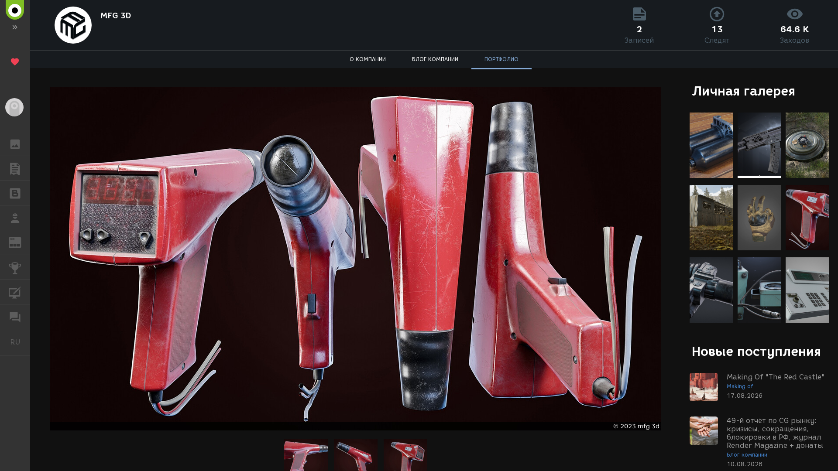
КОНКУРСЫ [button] (15, 267)
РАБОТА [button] (15, 217)
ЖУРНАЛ (20, 242)
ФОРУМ (15, 316)
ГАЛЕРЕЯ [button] (15, 143)
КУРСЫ (15, 292)
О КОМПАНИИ (368, 59)
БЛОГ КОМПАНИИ (435, 59)
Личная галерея (743, 91)
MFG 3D (115, 15)
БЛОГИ (15, 193)
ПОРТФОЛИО (501, 59)
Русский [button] (20, 342)
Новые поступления (756, 351)
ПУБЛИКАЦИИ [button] (15, 168)
